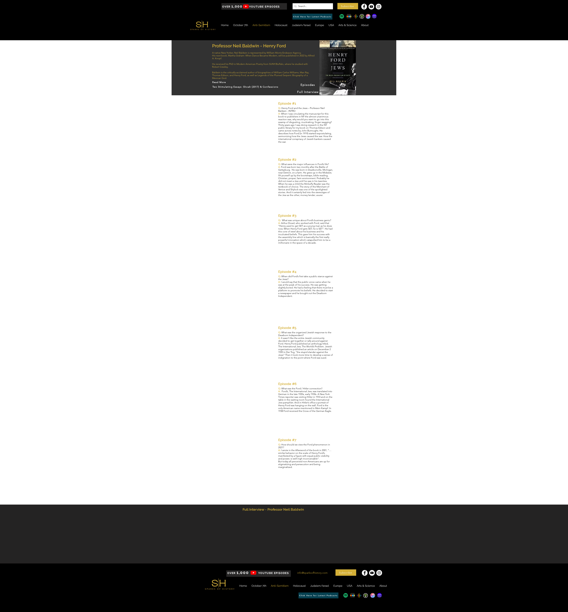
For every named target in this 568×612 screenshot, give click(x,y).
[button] (347, 6)
